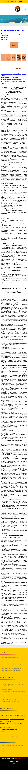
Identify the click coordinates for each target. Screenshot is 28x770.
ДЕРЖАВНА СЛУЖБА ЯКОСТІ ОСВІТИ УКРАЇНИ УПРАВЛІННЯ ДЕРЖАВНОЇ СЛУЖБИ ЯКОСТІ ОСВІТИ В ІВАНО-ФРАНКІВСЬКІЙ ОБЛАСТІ (12, 715)
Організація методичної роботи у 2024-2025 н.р (13, 74)
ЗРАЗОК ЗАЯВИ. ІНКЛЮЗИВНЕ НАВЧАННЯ (8, 729)
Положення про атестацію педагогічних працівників (13, 34)
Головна (26, 17)
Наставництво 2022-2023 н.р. (10, 77)
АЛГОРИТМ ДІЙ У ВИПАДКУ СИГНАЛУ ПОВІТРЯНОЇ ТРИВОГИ (12, 719)
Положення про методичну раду (11, 79)
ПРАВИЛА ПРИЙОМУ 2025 (5, 727)
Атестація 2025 (5, 39)
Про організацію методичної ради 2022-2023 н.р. (13, 82)
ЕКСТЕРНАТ (2, 731)
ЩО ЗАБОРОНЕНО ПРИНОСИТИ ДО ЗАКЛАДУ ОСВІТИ (10, 736)
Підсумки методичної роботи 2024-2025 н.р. (13, 31)
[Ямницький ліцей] (14, 9)
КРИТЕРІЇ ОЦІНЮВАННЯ (5, 733)
